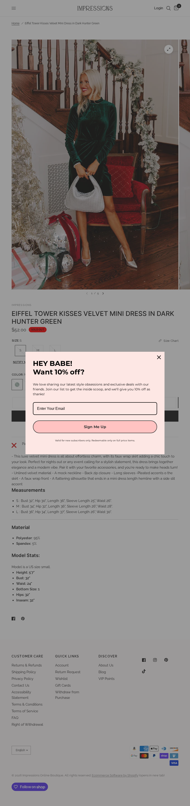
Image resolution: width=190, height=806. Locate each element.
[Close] (159, 357)
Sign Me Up (95, 427)
